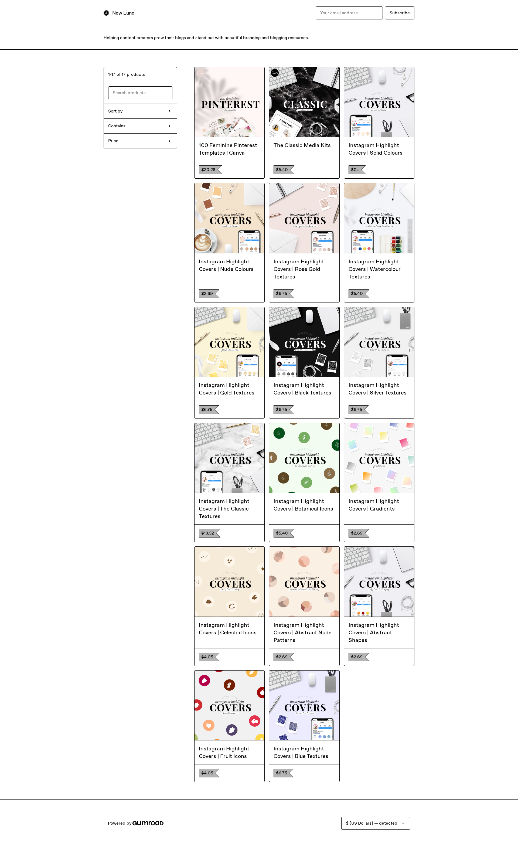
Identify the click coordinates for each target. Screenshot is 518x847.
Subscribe (400, 12)
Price (113, 140)
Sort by (115, 111)
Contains (116, 125)
